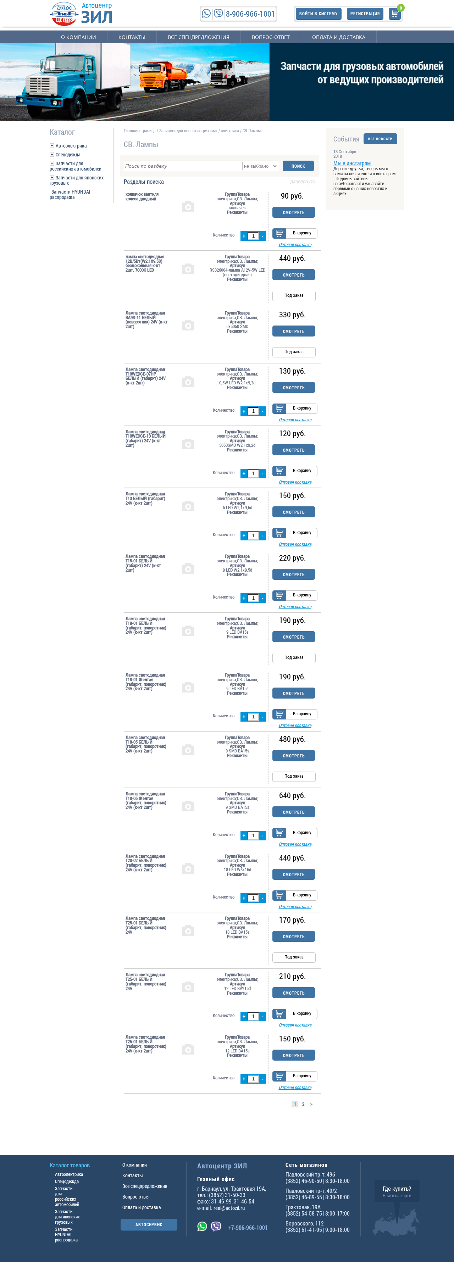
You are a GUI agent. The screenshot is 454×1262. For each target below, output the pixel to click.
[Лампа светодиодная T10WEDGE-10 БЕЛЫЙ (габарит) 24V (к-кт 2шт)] (188, 443)
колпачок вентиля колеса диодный (142, 196)
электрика (230, 130)
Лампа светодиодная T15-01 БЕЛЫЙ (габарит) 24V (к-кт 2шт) (145, 563)
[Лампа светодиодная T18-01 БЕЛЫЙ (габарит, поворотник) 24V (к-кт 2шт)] (188, 630)
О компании (78, 37)
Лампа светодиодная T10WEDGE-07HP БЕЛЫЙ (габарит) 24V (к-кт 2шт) (146, 376)
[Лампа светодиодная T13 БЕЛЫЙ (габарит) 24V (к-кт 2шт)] (188, 505)
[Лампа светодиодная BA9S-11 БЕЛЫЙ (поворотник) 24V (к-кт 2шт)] (188, 325)
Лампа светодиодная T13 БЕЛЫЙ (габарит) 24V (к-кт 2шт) (145, 498)
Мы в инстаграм (352, 163)
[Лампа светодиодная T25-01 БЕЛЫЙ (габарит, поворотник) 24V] (188, 930)
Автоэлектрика (71, 145)
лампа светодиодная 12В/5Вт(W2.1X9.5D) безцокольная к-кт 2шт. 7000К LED (145, 263)
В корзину (302, 232)
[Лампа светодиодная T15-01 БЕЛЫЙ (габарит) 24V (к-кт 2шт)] (188, 568)
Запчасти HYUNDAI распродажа (70, 194)
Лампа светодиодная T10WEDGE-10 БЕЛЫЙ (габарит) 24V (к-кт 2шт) (146, 438)
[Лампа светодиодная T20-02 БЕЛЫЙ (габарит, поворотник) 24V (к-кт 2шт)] (188, 868)
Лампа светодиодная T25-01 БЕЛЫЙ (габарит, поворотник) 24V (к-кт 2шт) (146, 1044)
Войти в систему (318, 13)
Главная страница (140, 130)
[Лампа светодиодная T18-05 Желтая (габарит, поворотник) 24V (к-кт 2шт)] (188, 805)
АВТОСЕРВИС (148, 1224)
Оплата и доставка (338, 37)
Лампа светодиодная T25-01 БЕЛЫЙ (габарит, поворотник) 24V (146, 925)
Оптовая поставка (295, 244)
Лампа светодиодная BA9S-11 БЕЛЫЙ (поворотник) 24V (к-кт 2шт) (147, 320)
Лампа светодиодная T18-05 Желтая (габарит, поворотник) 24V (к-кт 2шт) (146, 800)
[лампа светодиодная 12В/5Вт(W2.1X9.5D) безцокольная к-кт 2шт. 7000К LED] (188, 268)
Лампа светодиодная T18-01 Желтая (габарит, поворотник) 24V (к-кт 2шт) (146, 682)
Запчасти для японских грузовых (77, 180)
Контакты (131, 37)
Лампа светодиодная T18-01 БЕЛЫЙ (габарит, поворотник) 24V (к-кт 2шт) (146, 625)
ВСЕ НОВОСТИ (380, 139)
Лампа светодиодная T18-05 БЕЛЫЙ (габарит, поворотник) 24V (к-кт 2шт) (146, 744)
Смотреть (294, 212)
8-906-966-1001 (250, 14)
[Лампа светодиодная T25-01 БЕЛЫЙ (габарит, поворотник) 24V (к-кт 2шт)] (188, 1049)
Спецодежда (68, 154)
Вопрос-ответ (271, 37)
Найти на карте (397, 1195)
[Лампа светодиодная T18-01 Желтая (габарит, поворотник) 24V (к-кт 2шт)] (188, 687)
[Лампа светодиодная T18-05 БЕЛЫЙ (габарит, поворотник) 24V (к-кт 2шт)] (188, 749)
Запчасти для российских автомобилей (75, 166)
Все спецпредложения (198, 37)
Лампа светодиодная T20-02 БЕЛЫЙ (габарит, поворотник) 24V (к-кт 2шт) (146, 863)
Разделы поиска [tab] (219, 181)
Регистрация (365, 13)
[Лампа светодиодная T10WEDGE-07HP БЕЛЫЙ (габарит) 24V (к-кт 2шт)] (188, 381)
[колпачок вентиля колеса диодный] (188, 206)
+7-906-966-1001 (248, 1227)
